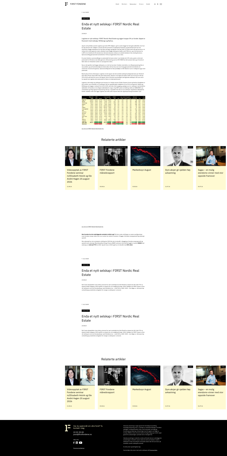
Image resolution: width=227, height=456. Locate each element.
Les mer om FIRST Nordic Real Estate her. (93, 128)
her (139, 447)
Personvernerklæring (78, 448)
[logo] (75, 4)
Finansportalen (153, 450)
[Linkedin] (76, 443)
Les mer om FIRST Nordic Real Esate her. (92, 226)
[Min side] (158, 4)
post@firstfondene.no (82, 434)
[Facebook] (74, 443)
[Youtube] (80, 443)
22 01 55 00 (78, 432)
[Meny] (161, 4)
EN (155, 4)
